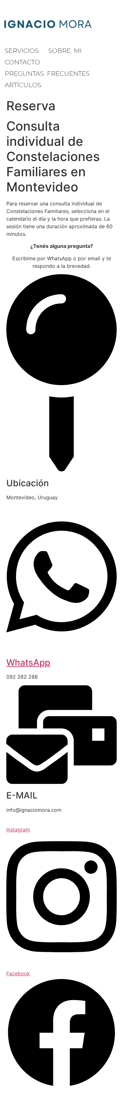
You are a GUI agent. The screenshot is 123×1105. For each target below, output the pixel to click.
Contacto (22, 62)
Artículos (23, 85)
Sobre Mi (65, 51)
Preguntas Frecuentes (47, 73)
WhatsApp (28, 662)
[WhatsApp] (61, 638)
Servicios (22, 51)
